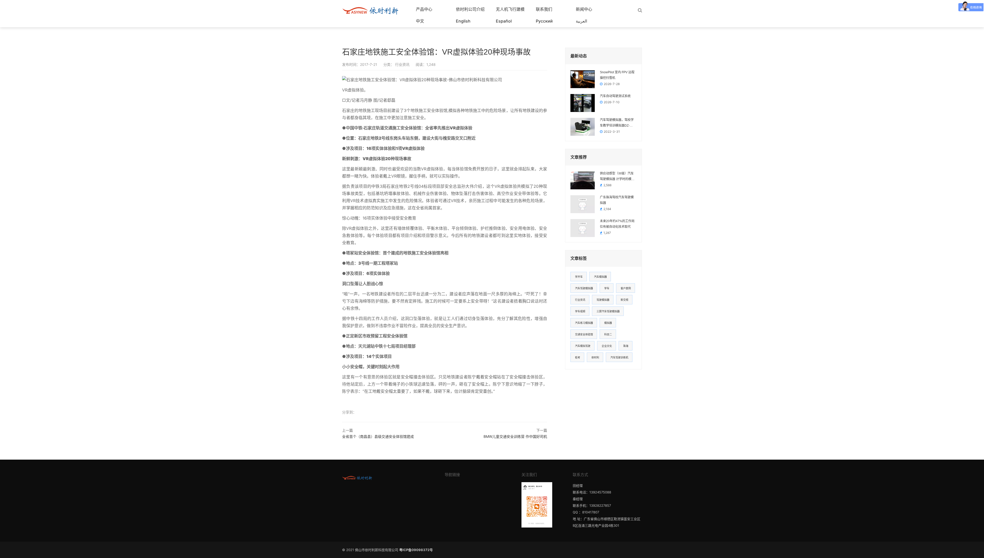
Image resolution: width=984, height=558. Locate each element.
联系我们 (544, 9)
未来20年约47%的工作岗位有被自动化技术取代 (617, 224)
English (463, 21)
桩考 (577, 357)
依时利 (595, 357)
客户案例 (626, 288)
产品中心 (424, 9)
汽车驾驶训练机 (619, 357)
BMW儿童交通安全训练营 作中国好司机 (515, 436)
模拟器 (608, 322)
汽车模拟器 (600, 276)
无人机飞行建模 (510, 9)
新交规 (624, 299)
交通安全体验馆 (584, 334)
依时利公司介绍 (470, 9)
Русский (544, 21)
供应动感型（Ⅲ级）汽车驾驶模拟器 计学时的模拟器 (617, 177)
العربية (581, 21)
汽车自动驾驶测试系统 (615, 96)
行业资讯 (401, 64)
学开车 (579, 276)
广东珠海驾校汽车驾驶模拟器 (617, 200)
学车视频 (580, 311)
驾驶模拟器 (603, 299)
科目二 (608, 334)
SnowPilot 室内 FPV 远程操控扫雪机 (617, 75)
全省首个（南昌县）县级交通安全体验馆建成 (378, 436)
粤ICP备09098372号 (416, 550)
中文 (420, 21)
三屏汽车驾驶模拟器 (608, 311)
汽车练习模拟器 (584, 322)
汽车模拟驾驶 (582, 345)
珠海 (625, 345)
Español (504, 21)
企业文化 (607, 345)
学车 (606, 288)
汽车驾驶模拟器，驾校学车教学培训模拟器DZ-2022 (617, 123)
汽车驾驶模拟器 (584, 288)
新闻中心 (584, 9)
